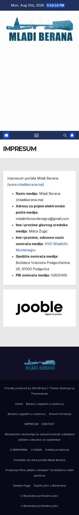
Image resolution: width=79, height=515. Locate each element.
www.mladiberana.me (26, 184)
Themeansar (39, 393)
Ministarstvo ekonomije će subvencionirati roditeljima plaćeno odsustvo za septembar (39, 436)
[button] (65, 135)
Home (19, 403)
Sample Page (21, 485)
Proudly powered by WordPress (26, 388)
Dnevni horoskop (60, 414)
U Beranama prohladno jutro (39, 495)
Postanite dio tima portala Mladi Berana (39, 460)
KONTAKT (48, 424)
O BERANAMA (19, 449)
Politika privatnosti (57, 449)
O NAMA (36, 449)
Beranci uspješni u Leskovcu (45, 403)
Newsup (65, 388)
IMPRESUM (31, 424)
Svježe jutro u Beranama (50, 485)
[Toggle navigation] (36, 135)
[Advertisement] (39, 84)
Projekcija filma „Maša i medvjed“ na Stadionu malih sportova (39, 472)
